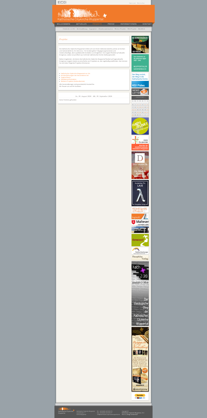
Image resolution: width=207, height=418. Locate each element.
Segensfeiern (66, 77)
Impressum (132, 3)
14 (133, 110)
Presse (111, 24)
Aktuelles (81, 24)
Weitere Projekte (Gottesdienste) (73, 81)
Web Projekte (132, 29)
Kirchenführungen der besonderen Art (75, 75)
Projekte (97, 24)
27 (147, 112)
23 (138, 112)
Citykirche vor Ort (69, 29)
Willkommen (63, 24)
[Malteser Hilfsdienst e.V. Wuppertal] (140, 222)
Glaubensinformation (106, 29)
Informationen (128, 24)
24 (140, 112)
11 (142, 107)
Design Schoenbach (132, 414)
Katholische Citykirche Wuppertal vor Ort (75, 73)
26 (145, 112)
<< (135, 97)
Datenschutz (141, 3)
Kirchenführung (82, 29)
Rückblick (141, 29)
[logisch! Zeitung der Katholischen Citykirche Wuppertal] (140, 216)
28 (133, 115)
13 (147, 107)
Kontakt (147, 24)
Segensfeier (93, 29)
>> (145, 97)
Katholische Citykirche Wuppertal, (131, 413)
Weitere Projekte (120, 29)
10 (140, 107)
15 (135, 110)
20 (147, 110)
